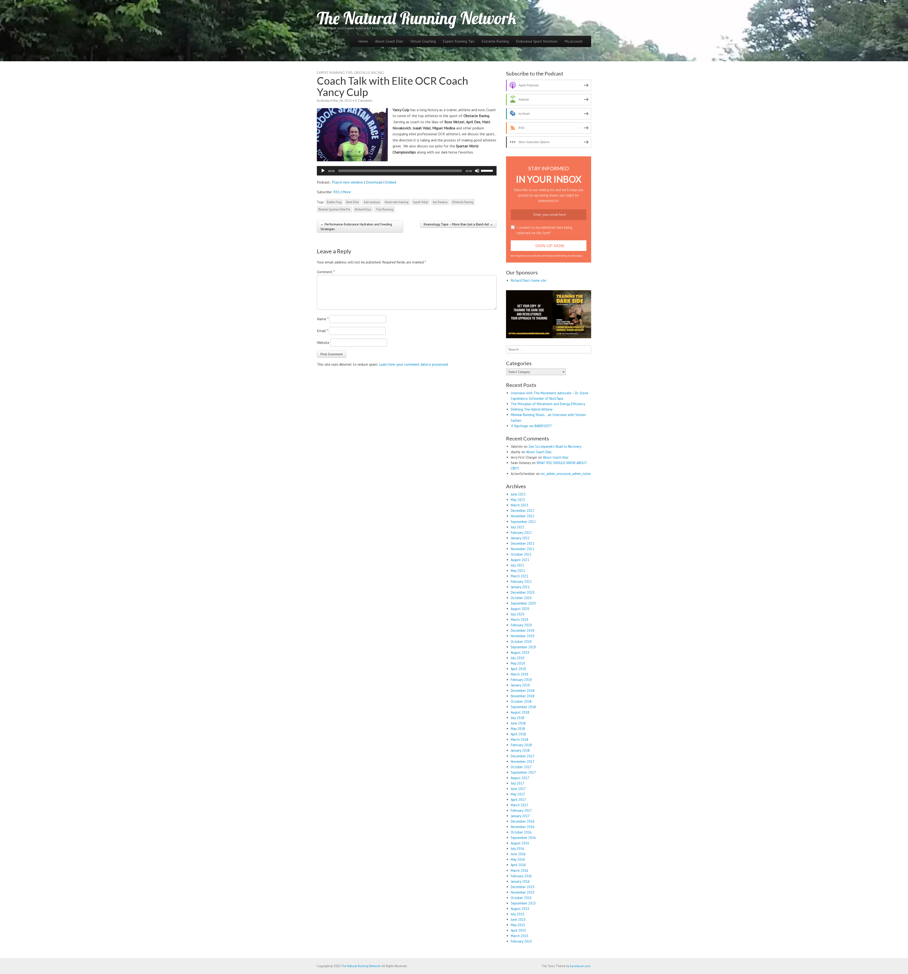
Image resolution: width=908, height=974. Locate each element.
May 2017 (518, 794)
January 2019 (520, 685)
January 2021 (520, 587)
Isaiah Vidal (420, 202)
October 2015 (521, 897)
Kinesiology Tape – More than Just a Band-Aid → (458, 224)
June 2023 (518, 494)
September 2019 (523, 647)
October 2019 (521, 641)
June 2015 (518, 919)
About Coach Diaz (389, 41)
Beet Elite (352, 202)
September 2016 (523, 837)
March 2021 (519, 576)
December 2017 (522, 756)
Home (363, 41)
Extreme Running (495, 41)
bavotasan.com (580, 966)
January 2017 (520, 816)
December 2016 (522, 821)
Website (323, 342)
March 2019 (519, 674)
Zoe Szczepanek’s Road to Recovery (554, 446)
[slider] (487, 170)
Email (322, 330)
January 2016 (520, 881)
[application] (407, 170)
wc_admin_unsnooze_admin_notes (566, 473)
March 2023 (519, 505)
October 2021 (521, 554)
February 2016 (521, 876)
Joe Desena (440, 202)
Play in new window (347, 182)
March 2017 (519, 805)
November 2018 (522, 696)
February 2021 (521, 581)
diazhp (325, 100)
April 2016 (518, 865)
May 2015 (518, 925)
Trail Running (384, 209)
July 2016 (517, 848)
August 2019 (520, 652)
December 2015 (522, 887)
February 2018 (521, 745)
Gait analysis (372, 202)
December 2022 (522, 510)
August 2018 (520, 712)
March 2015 (519, 936)
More (346, 191)
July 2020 (517, 614)
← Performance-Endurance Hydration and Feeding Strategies (356, 226)
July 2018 (517, 717)
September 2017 (523, 772)
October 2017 (521, 767)
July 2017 (517, 783)
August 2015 (520, 908)
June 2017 (518, 788)
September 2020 (523, 603)
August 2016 (520, 843)
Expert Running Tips (459, 41)
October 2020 (521, 598)
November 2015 (522, 892)
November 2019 (522, 636)
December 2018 (522, 690)
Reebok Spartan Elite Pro (334, 209)
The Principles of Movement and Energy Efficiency (548, 404)
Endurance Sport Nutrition (536, 41)
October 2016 (521, 832)
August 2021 (520, 559)
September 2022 (523, 521)
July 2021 (517, 565)
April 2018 (518, 734)
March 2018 (519, 739)
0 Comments (363, 100)
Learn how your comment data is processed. (414, 364)
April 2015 (518, 930)
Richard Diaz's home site (528, 280)
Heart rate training (396, 202)
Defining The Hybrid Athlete (532, 409)
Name (322, 318)
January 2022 (520, 538)
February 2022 (521, 532)
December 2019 (522, 630)
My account (573, 41)
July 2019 (517, 658)
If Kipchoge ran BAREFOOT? (531, 426)
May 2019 (518, 663)
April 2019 (518, 669)
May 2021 (518, 570)
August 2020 (520, 608)
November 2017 (522, 761)
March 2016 (519, 870)
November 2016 (522, 827)
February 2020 (521, 625)
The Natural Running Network (416, 18)
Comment (326, 271)
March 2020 (519, 619)
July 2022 (517, 527)
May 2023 (518, 499)
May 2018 (518, 728)
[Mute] (477, 170)
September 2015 (523, 903)
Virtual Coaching (423, 41)
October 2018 (521, 701)
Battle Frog (334, 202)
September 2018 (523, 707)
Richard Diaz (363, 209)
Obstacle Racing (369, 72)
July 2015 (517, 914)
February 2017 (521, 810)
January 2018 (520, 750)
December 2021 (522, 543)
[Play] (323, 170)
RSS (336, 191)
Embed (390, 182)
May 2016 (518, 859)
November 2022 (522, 516)
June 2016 (518, 854)
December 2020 (522, 592)
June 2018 (518, 723)
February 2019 (521, 679)
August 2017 (520, 778)
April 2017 (518, 799)
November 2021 (522, 549)
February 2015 (521, 941)
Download (374, 182)
